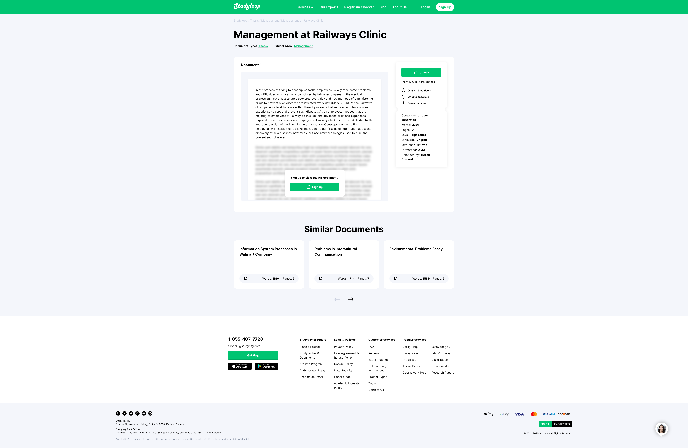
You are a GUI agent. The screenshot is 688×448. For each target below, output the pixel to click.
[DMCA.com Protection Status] (555, 424)
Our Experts (329, 7)
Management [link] (270, 20)
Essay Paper (411, 353)
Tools (372, 383)
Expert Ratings (378, 359)
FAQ (371, 347)
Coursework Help (414, 372)
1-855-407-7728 (245, 339)
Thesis (263, 46)
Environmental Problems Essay (416, 249)
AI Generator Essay (313, 370)
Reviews (373, 353)
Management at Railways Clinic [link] (302, 20)
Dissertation (439, 359)
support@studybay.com (244, 346)
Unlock (424, 72)
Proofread (409, 359)
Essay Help (410, 347)
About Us (399, 7)
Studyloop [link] (241, 20)
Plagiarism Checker (359, 7)
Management (303, 46)
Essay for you (440, 347)
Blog (383, 7)
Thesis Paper (411, 366)
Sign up (317, 187)
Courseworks (440, 366)
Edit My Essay (441, 353)
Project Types (377, 377)
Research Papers (442, 372)
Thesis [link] (254, 20)
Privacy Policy (343, 347)
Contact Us (376, 390)
